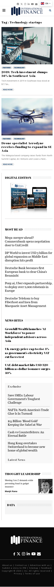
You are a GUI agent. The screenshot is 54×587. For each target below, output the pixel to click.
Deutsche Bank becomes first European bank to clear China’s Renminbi (26, 271)
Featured (7, 68)
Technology (19, 68)
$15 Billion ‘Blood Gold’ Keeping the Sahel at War (25, 423)
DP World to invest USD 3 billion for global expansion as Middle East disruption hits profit (28, 256)
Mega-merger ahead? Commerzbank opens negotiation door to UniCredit (27, 241)
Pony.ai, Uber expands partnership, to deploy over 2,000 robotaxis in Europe (28, 287)
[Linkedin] (28, 554)
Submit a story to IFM (14, 568)
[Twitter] (18, 554)
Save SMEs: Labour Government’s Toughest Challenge (24, 398)
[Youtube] (33, 554)
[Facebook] (14, 554)
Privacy (18, 573)
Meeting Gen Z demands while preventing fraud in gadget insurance (19, 483)
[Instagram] (23, 554)
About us (7, 565)
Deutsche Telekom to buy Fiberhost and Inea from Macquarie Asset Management (25, 302)
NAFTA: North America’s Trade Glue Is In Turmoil (28, 411)
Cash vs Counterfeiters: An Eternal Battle (26, 434)
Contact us (21, 565)
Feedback (46, 568)
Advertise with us (40, 565)
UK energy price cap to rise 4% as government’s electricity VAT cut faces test (27, 353)
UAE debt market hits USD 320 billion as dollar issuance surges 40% (27, 369)
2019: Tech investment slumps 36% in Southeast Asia (24, 74)
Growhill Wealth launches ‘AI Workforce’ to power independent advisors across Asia (26, 335)
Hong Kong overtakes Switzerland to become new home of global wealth (26, 446)
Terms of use (32, 573)
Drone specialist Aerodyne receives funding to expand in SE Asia (26, 147)
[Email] (39, 554)
